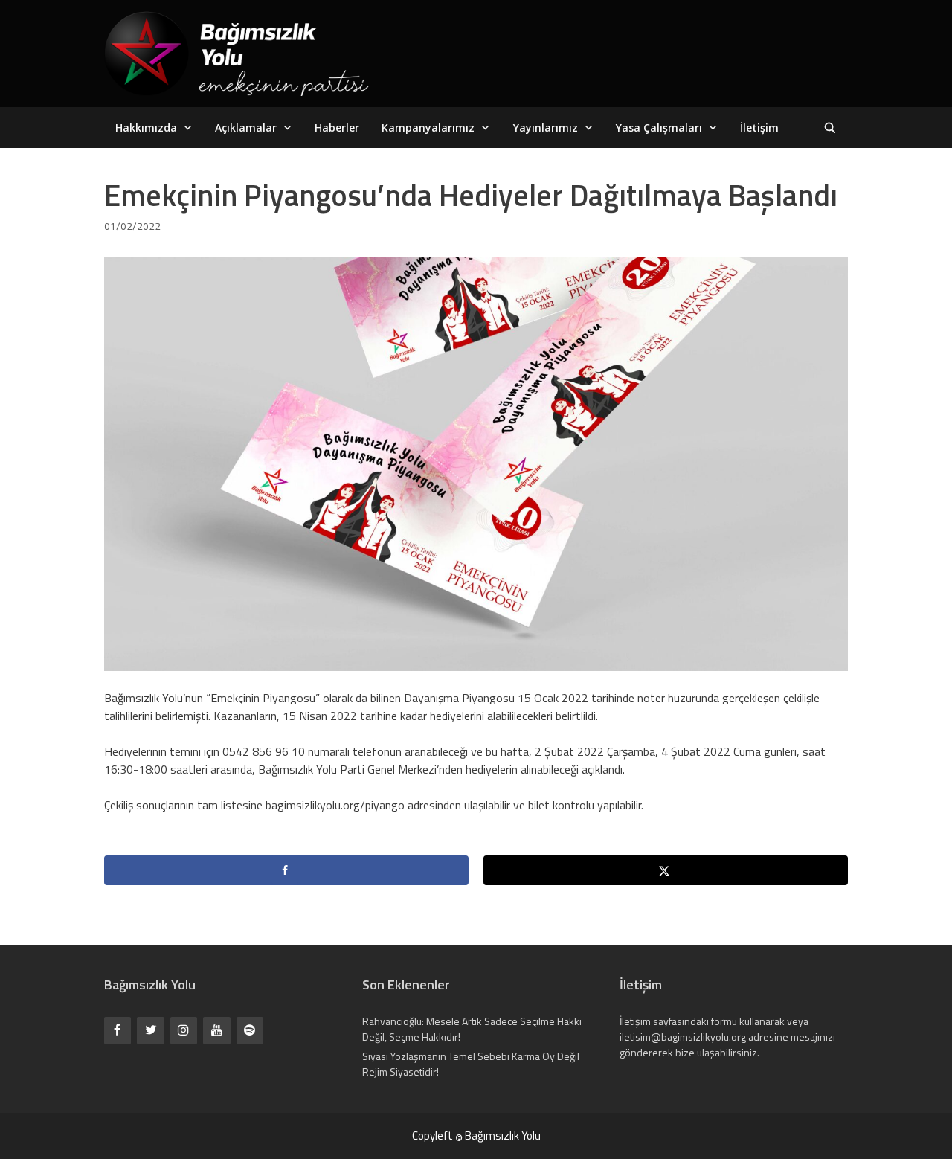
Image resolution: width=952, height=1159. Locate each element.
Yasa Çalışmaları (659, 128)
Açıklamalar (246, 128)
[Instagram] (183, 1030)
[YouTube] (216, 1030)
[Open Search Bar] (830, 127)
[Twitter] (150, 1030)
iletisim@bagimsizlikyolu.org (683, 1036)
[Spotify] (250, 1030)
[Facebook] (117, 1030)
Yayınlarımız (545, 128)
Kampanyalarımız (428, 128)
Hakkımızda (146, 128)
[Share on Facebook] (286, 870)
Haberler (337, 128)
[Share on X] (665, 870)
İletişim (759, 128)
